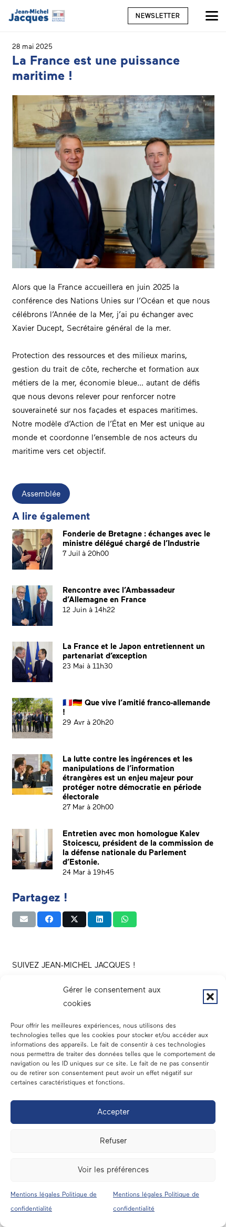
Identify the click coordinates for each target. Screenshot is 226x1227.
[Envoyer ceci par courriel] (24, 919)
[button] (210, 996)
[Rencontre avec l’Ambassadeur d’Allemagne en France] (32, 605)
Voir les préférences (113, 1169)
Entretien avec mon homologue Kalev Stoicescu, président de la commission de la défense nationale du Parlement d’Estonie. (138, 848)
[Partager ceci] (49, 919)
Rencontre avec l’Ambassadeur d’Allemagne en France (119, 594)
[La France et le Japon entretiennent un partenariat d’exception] (32, 662)
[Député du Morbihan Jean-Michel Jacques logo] (37, 16)
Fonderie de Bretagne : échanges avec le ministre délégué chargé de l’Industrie (136, 538)
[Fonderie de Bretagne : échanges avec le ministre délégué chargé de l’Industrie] (32, 549)
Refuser (113, 1140)
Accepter (113, 1112)
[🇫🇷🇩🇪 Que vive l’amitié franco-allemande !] (32, 718)
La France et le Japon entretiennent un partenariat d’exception (134, 651)
